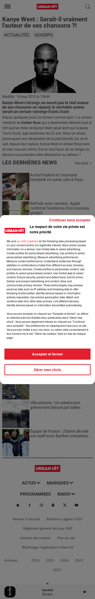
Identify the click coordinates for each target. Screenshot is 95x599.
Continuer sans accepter (70, 219)
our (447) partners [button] (27, 241)
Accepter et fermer (47, 354)
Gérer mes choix (47, 369)
